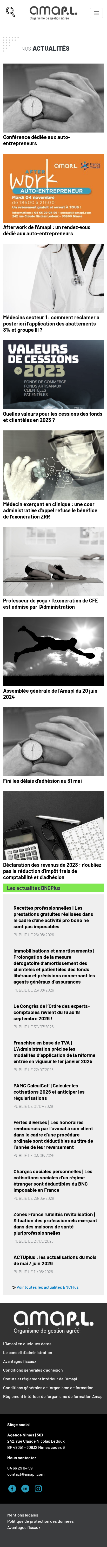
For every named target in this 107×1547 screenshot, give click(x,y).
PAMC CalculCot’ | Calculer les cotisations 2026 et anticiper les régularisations (49, 1091)
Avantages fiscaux (19, 1361)
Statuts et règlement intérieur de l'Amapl (40, 1378)
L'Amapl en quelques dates (27, 1343)
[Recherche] (10, 13)
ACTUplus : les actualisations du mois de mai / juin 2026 (55, 1260)
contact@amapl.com (25, 1474)
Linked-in (26, 1487)
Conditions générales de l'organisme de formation (48, 1387)
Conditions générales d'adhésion (33, 1369)
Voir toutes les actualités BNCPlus (48, 1287)
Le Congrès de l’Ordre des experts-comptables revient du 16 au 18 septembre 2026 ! (52, 1012)
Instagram (39, 1487)
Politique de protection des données (40, 1521)
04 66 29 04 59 (19, 1467)
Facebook (13, 1487)
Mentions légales (22, 1514)
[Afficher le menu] (96, 13)
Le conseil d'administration (27, 1352)
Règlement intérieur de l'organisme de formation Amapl (53, 1396)
